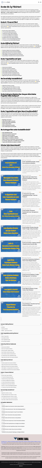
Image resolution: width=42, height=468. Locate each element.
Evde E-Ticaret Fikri (13, 26)
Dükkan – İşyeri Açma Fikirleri (6, 330)
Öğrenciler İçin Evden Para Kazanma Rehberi (12, 75)
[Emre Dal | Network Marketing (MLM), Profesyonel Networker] (5, 2)
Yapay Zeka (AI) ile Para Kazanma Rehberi (11, 51)
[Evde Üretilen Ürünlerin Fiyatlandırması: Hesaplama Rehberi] (11, 214)
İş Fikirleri (3, 327)
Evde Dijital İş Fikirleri (5, 338)
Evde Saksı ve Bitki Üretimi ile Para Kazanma (11, 91)
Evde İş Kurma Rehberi (7, 67)
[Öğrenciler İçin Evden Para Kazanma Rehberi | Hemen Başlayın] (11, 180)
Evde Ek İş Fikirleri (4, 328)
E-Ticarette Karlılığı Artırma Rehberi (10, 34)
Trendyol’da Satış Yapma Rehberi (9, 33)
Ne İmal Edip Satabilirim (5, 341)
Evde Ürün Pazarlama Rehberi (8, 68)
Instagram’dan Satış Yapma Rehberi (10, 37)
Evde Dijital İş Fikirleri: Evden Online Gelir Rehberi (30, 289)
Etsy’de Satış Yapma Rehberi (8, 30)
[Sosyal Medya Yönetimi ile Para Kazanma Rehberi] (11, 307)
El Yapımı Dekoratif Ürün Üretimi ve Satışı (11, 87)
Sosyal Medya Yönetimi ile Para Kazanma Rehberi (13, 55)
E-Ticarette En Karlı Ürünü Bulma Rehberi (11, 40)
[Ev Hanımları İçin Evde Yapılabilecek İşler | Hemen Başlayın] (11, 197)
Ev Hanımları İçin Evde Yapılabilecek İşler (11, 74)
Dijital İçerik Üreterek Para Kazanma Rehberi (11, 53)
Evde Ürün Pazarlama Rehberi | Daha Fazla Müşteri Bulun (30, 260)
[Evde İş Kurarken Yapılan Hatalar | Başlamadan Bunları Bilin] (11, 246)
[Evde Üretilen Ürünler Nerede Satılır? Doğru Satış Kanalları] (11, 231)
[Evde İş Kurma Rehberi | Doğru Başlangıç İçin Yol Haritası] (11, 278)
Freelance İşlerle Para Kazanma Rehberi (11, 50)
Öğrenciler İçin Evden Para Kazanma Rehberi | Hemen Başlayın (29, 178)
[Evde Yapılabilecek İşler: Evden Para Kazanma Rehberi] (11, 165)
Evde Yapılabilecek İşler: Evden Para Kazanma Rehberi (30, 162)
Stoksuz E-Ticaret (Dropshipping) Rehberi (11, 38)
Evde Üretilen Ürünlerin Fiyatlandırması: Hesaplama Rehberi (30, 212)
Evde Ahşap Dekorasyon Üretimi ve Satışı (11, 88)
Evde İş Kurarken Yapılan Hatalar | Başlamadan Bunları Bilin (31, 243)
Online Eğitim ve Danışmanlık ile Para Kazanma (12, 54)
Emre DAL (24, 160)
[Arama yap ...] (38, 2)
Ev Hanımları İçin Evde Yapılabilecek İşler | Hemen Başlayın (29, 195)
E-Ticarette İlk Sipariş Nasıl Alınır (9, 32)
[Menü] (40, 2)
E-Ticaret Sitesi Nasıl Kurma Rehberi (10, 36)
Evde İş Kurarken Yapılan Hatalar (9, 70)
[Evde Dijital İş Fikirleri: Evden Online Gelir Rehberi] (11, 292)
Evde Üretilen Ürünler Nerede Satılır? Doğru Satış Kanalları (30, 228)
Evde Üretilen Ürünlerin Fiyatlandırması (10, 72)
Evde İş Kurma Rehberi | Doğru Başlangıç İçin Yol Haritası (30, 275)
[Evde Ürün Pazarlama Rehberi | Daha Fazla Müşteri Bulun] (11, 262)
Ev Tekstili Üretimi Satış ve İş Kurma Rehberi (11, 89)
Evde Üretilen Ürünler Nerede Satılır (9, 71)
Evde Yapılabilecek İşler (14, 63)
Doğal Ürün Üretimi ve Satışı (8, 85)
